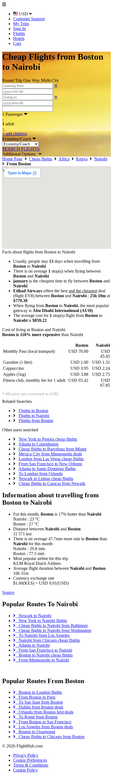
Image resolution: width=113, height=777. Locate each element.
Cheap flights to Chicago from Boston (49, 736)
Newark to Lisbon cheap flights (46, 478)
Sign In (19, 28)
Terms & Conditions (30, 765)
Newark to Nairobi (33, 615)
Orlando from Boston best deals (44, 712)
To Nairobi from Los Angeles (42, 635)
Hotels (18, 38)
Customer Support (29, 18)
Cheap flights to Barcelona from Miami (52, 449)
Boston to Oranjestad (35, 731)
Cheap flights (40, 159)
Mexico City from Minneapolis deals (50, 454)
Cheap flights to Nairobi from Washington (53, 630)
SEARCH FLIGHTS (20, 149)
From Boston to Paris (35, 697)
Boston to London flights (38, 692)
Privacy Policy (25, 755)
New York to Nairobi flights (41, 620)
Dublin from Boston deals (39, 707)
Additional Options (20, 154)
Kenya (81, 159)
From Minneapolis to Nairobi (42, 660)
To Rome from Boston (36, 717)
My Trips (21, 23)
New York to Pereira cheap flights (48, 439)
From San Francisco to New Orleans (50, 463)
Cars (17, 43)
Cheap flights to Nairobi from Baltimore (51, 625)
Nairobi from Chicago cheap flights (47, 640)
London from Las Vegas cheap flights (51, 459)
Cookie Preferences (30, 760)
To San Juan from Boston (39, 702)
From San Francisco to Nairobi (43, 650)
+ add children (14, 133)
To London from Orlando (41, 473)
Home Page (12, 159)
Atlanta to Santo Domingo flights (47, 468)
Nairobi (100, 159)
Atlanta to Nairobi (32, 645)
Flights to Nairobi (34, 415)
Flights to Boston (33, 410)
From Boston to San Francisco (43, 722)
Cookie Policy (25, 770)
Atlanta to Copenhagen (38, 444)
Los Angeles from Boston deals (44, 726)
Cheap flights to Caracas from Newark (52, 483)
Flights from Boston (36, 420)
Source (8, 592)
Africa (63, 159)
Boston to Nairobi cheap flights (44, 655)
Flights (19, 33)
